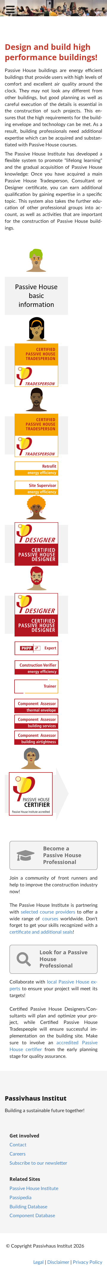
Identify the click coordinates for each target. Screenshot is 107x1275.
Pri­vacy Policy (87, 1262)
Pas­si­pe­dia (21, 1197)
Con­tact (18, 1144)
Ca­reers (18, 1153)
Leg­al (38, 1262)
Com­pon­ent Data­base (32, 1215)
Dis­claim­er (58, 1262)
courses (50, 918)
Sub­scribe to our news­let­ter (38, 1163)
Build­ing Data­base (28, 1206)
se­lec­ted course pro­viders (48, 911)
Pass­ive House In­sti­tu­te (34, 1188)
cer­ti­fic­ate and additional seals (41, 931)
